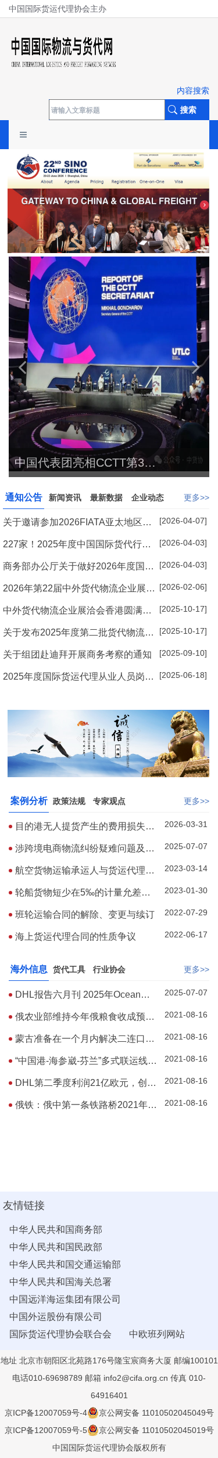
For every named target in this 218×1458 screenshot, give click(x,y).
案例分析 (29, 801)
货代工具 (69, 969)
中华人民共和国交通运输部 (65, 1264)
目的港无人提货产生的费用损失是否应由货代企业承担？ (85, 826)
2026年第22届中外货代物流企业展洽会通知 (79, 588)
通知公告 (23, 497)
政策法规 (69, 801)
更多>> (196, 497)
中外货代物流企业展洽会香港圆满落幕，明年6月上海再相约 (77, 610)
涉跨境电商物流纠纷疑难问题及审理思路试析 (85, 848)
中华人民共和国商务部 (55, 1230)
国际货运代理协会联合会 (60, 1334)
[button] (22, 367)
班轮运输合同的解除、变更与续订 (85, 914)
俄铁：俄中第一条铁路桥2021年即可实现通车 (86, 1105)
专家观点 (109, 801)
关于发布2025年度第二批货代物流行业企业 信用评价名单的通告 (78, 632)
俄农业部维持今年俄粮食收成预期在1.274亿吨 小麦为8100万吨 (85, 1017)
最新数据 (106, 497)
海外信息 (29, 969)
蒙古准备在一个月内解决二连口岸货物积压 (85, 1039)
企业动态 (147, 497)
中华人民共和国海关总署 (60, 1282)
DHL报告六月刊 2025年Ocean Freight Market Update (78, 995)
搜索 (188, 109)
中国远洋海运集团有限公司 (65, 1299)
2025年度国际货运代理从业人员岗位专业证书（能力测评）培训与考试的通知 (78, 677)
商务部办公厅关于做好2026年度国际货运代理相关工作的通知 (78, 566)
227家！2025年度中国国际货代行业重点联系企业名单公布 (77, 544)
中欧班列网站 (157, 1334)
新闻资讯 (65, 497)
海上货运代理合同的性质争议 (75, 936)
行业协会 (109, 969)
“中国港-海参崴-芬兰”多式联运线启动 (86, 1061)
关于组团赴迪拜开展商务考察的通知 (77, 654)
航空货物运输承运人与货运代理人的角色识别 (85, 870)
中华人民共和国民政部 (55, 1247)
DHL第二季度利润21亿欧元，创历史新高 (85, 1083)
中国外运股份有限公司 (55, 1317)
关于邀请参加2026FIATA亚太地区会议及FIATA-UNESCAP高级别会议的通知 (77, 522)
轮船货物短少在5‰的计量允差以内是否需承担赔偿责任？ (83, 892)
